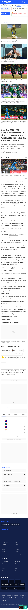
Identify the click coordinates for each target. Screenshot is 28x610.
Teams (3, 551)
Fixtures (4, 544)
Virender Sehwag (13, 234)
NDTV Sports (23, 368)
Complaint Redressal (11, 597)
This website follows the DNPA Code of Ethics (11, 603)
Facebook (8, 370)
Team (4, 414)
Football (13, 367)
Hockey (18, 581)
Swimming (12, 588)
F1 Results (16, 368)
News (18, 5)
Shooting (4, 588)
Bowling (15, 414)
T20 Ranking (22, 410)
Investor (3, 597)
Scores (14, 5)
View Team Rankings (14, 436)
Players (17, 551)
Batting (9, 414)
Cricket (3, 360)
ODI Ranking (14, 410)
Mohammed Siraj (5, 182)
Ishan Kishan (4, 278)
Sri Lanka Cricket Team (10, 357)
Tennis (11, 581)
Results (16, 544)
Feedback (16, 595)
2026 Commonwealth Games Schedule (12, 481)
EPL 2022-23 (18, 561)
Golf (11, 584)
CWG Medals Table (8, 474)
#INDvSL (21, 223)
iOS (14, 374)
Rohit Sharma (6, 191)
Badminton (5, 584)
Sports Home (3, 19)
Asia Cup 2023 (10, 19)
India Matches (5, 11)
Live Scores (5, 542)
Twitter (19, 370)
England (9, 433)
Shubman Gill (13, 278)
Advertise (3, 595)
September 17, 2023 (6, 270)
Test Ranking (5, 410)
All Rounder (22, 414)
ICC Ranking (18, 553)
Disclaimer (22, 595)
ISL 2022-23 (5, 561)
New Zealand (10, 427)
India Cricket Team (17, 354)
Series (16, 542)
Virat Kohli (6, 478)
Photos (23, 5)
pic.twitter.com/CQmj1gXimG (9, 264)
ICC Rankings (7, 485)
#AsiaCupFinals (5, 225)
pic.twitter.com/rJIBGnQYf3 (17, 225)
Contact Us (3, 600)
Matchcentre (5, 573)
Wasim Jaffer (15, 202)
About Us (9, 595)
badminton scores (9, 368)
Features (17, 549)
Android (10, 374)
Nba (16, 584)
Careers (19, 597)
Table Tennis (20, 588)
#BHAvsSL (21, 262)
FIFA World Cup (7, 470)
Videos (3, 549)
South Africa (10, 423)
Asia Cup (5, 5)
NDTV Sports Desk (5, 150)
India (9, 430)
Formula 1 (4, 581)
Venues (4, 553)
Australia (9, 420)
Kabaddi (22, 584)
